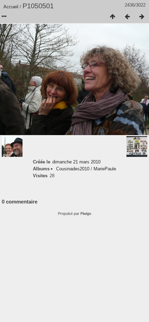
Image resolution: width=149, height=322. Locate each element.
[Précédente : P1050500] (127, 16)
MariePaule (105, 168)
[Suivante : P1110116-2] (141, 16)
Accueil (10, 6)
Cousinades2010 (72, 168)
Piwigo (85, 213)
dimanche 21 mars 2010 (76, 161)
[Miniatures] (112, 16)
